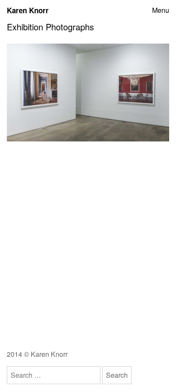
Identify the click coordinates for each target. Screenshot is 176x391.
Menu (160, 10)
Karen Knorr (28, 10)
